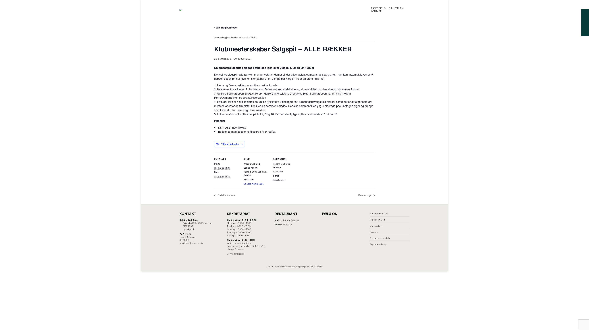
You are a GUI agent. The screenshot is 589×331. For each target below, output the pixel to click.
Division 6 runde (226, 195)
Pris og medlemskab (380, 238)
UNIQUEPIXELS (316, 266)
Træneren (374, 232)
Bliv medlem (376, 225)
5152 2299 (188, 226)
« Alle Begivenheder (226, 27)
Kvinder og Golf (377, 219)
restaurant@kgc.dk (289, 220)
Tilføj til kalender (230, 144)
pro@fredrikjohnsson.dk (191, 243)
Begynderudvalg (378, 244)
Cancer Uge (365, 195)
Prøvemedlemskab (379, 213)
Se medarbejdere (235, 253)
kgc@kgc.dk (188, 229)
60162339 (184, 240)
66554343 (286, 224)
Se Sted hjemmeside (254, 183)
